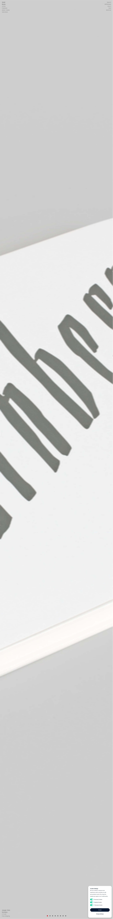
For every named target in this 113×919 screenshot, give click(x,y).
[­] (8, 459)
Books (4, 4)
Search (109, 2)
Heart (46, 459)
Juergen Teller (6, 910)
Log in (109, 6)
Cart (110, 8)
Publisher (4, 8)
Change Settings (100, 913)
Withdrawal (108, 4)
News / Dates (6, 10)
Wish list (108, 10)
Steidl (3, 2)
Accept (99, 909)
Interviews (5, 12)
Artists (4, 6)
